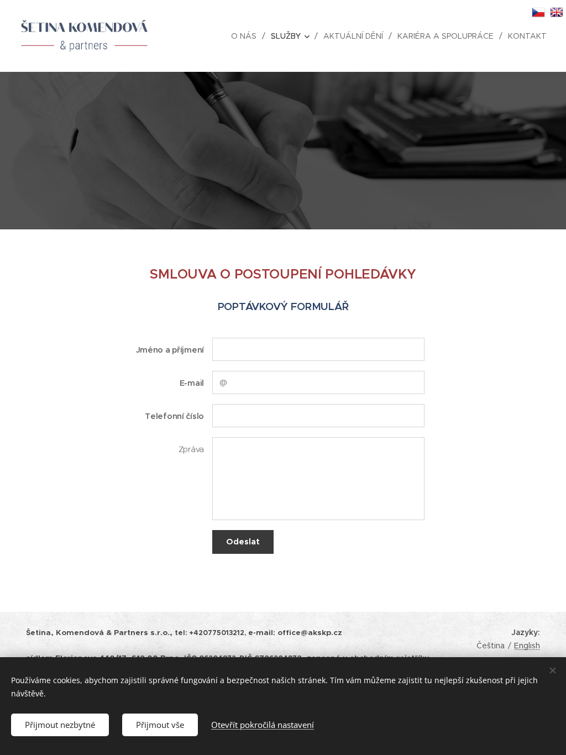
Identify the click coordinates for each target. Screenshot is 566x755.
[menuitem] (246, 36)
